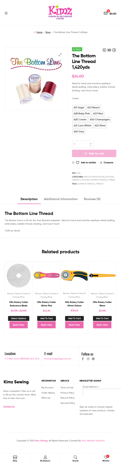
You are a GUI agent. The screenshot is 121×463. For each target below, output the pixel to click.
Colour (75, 98)
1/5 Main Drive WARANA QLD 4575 (22, 358)
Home (39, 32)
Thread (111, 180)
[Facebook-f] (82, 358)
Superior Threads (98, 180)
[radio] (79, 107)
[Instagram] (88, 358)
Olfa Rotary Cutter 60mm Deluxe (74, 304)
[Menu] (12, 12)
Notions (110, 177)
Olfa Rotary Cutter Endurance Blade (18, 304)
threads (100, 184)
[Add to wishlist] (11, 277)
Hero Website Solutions (93, 440)
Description (29, 199)
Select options (18, 318)
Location (10, 353)
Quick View (26, 277)
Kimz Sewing (41, 440)
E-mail (48, 353)
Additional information (61, 199)
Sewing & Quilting (80, 180)
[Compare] (19, 277)
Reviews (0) (92, 199)
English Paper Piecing (94, 177)
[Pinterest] (93, 358)
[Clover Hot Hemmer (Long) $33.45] (104, 50)
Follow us (87, 354)
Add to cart (96, 153)
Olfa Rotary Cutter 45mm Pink (46, 304)
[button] (60, 54)
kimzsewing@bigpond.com (57, 358)
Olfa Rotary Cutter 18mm (102, 304)
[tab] (29, 200)
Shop (48, 32)
